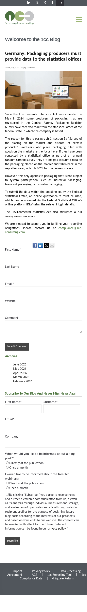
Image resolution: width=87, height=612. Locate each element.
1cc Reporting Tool (59, 575)
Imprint (17, 571)
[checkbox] (42, 465)
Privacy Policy (41, 571)
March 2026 (21, 377)
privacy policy (57, 528)
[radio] (42, 463)
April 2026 (20, 373)
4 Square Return (62, 578)
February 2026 (22, 381)
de (61, 3)
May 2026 (19, 369)
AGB (34, 575)
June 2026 (19, 364)
